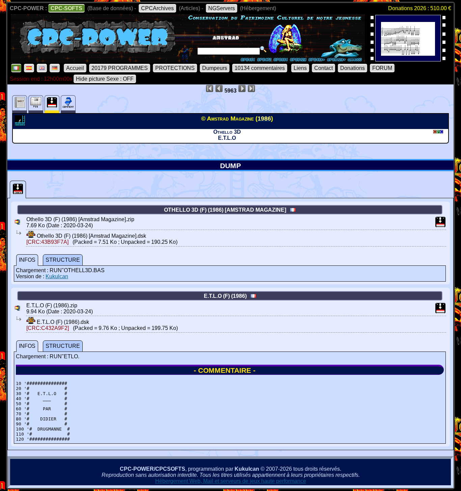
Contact (323, 68)
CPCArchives (157, 8)
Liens (300, 68)
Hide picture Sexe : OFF (105, 79)
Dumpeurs (214, 68)
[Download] (30, 236)
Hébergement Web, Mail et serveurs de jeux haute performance (230, 481)
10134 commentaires (260, 68)
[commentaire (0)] (68, 104)
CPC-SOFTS (66, 8)
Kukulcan (57, 276)
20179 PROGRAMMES (119, 68)
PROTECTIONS (175, 68)
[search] (263, 49)
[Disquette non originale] (18, 189)
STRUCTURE (63, 260)
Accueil (75, 68)
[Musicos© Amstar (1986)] (408, 59)
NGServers (221, 8)
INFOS (27, 260)
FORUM (382, 68)
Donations (352, 68)
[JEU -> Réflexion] (21, 124)
